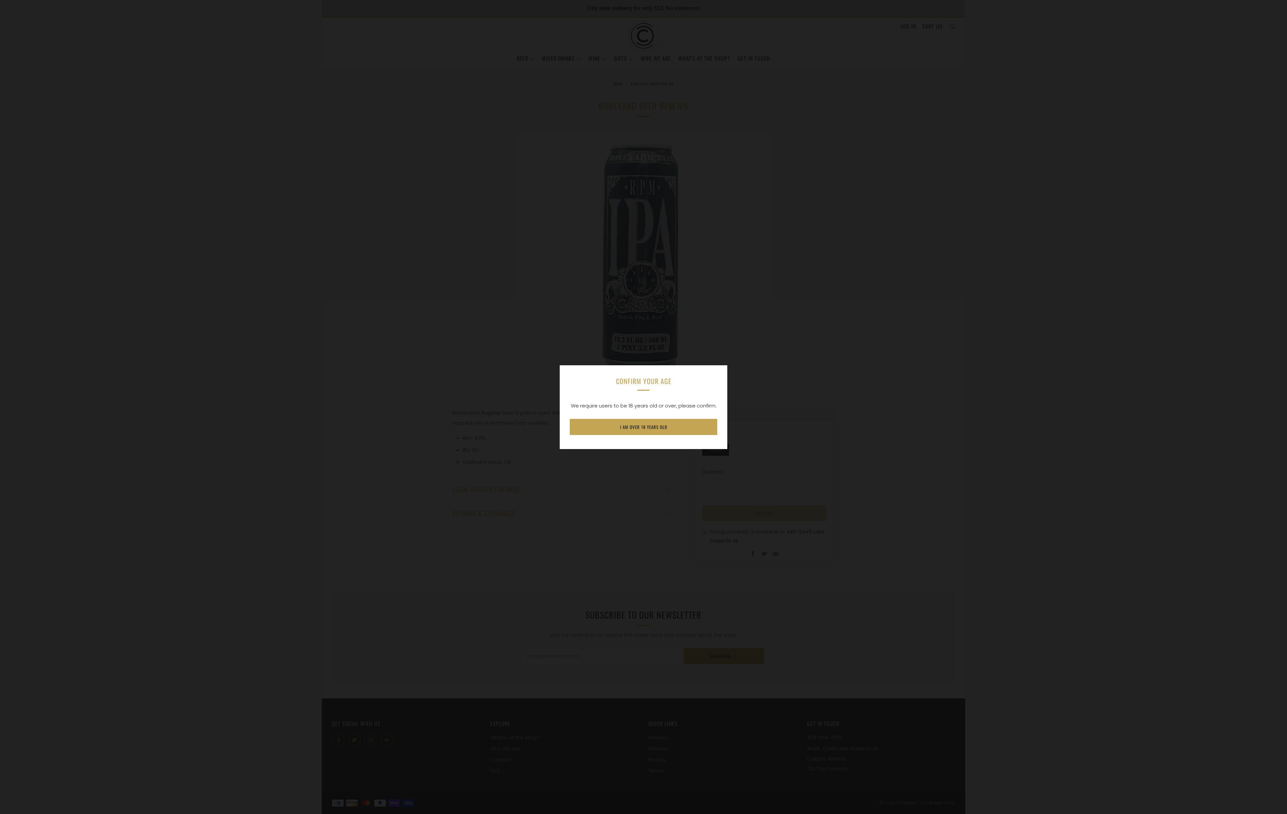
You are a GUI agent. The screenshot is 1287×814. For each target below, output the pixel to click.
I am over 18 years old (643, 427)
